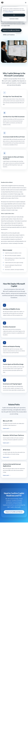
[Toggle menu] (25, 2)
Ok (14, 15)
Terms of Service (9, 11)
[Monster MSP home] (2, 2)
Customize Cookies (14, 18)
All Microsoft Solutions (9, 34)
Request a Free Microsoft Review (11, 30)
